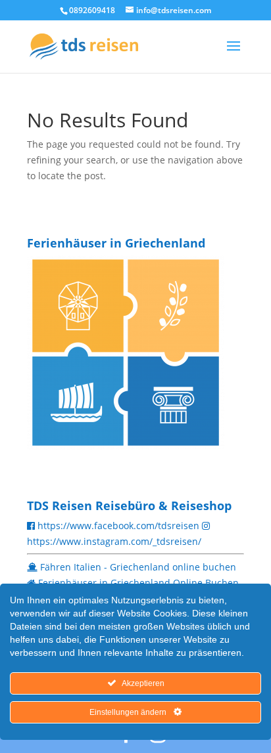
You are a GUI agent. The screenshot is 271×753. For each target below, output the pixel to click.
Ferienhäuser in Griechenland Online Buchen (138, 582)
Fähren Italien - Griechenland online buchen (138, 567)
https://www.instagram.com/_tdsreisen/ (114, 541)
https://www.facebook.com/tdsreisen (118, 525)
